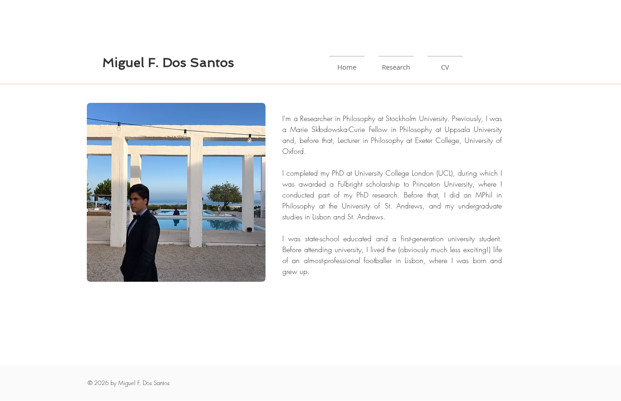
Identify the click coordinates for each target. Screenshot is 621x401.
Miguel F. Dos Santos (168, 62)
